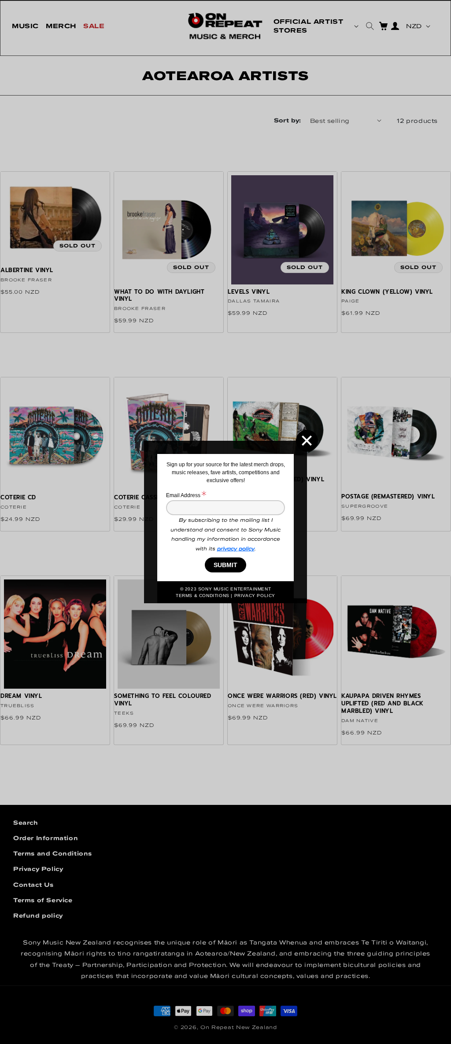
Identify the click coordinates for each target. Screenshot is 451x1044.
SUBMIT (225, 564)
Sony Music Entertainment (234, 589)
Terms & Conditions (202, 595)
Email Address (184, 495)
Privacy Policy (254, 595)
